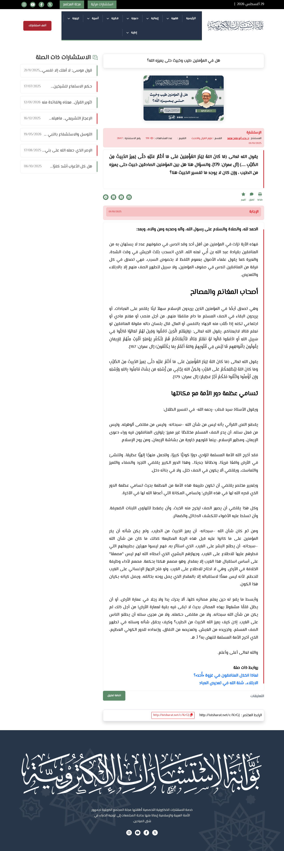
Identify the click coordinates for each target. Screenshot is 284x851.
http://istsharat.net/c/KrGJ (171, 715)
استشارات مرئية (102, 4)
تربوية (75, 18)
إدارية (133, 32)
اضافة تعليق (114, 696)
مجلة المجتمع (72, 4)
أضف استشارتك (37, 26)
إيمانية (154, 18)
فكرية (114, 18)
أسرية (95, 18)
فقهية (174, 18)
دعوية (134, 18)
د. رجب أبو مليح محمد (238, 138)
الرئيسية (191, 18)
